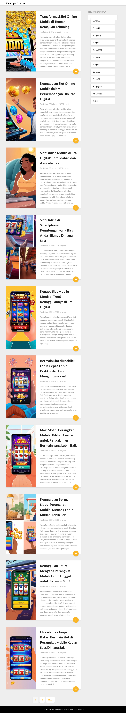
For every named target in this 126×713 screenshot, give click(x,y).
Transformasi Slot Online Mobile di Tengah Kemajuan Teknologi (58, 21)
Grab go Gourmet (16, 3)
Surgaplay (97, 35)
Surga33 (96, 43)
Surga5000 (97, 50)
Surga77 (96, 57)
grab (66, 32)
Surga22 (96, 79)
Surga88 (96, 21)
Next (50, 700)
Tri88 (95, 101)
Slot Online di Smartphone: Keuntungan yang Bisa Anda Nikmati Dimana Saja (56, 230)
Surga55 (96, 72)
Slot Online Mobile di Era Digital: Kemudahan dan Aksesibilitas (58, 158)
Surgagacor (98, 86)
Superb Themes (78, 709)
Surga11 (96, 28)
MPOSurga (97, 94)
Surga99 (96, 65)
